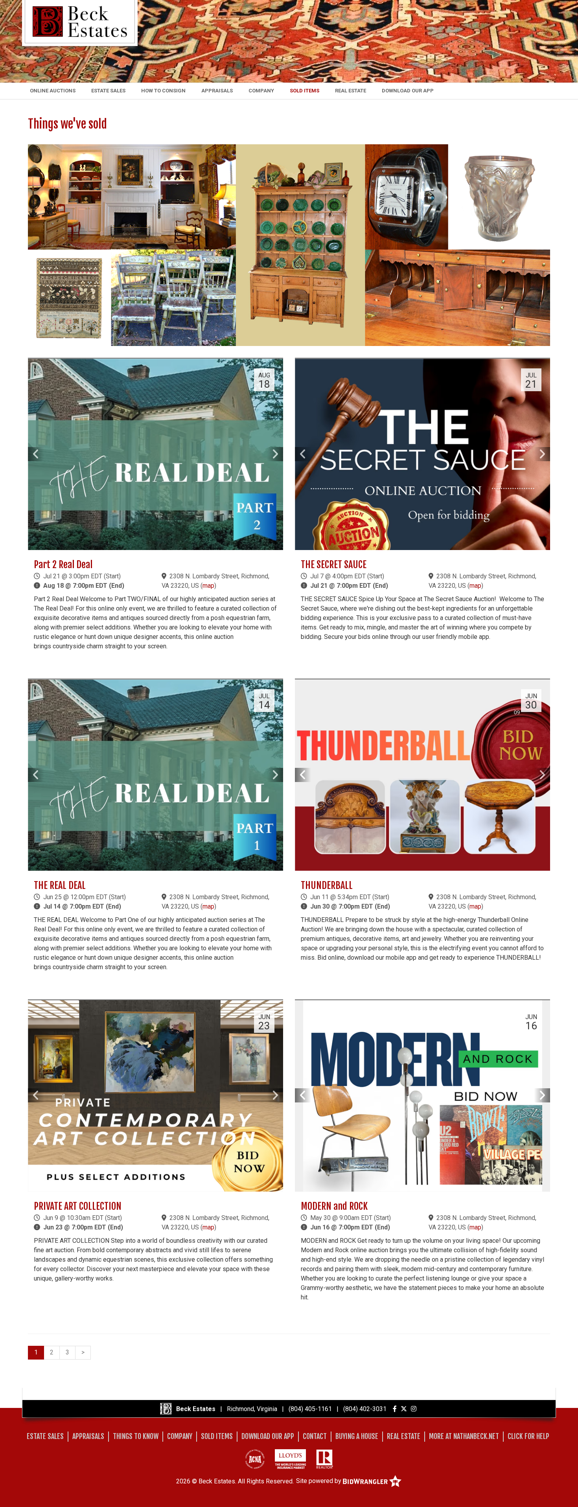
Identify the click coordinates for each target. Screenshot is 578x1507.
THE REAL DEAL (60, 885)
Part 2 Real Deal (63, 564)
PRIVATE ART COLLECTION (77, 1206)
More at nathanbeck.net (464, 1436)
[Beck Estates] (80, 21)
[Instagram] (413, 1409)
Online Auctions (52, 91)
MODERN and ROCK (334, 1206)
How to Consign (163, 91)
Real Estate (350, 91)
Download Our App (408, 91)
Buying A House (356, 1436)
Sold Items (304, 91)
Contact (315, 1436)
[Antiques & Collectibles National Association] (255, 1459)
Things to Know (135, 1436)
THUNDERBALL (327, 885)
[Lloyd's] (290, 1459)
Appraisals (217, 91)
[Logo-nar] (324, 1459)
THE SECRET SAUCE (333, 564)
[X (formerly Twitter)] (404, 1409)
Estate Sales (108, 91)
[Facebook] (395, 1409)
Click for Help (528, 1436)
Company (261, 91)
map (208, 585)
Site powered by (319, 1481)
